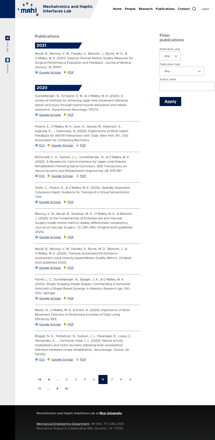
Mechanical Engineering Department (63, 424)
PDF (71, 72)
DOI (42, 145)
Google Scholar (50, 72)
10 (41, 389)
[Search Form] (194, 9)
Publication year (170, 49)
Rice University (111, 413)
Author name (168, 79)
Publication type (170, 64)
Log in (205, 9)
